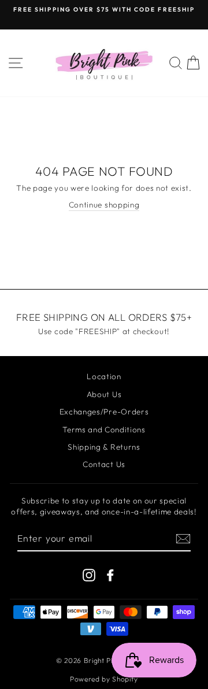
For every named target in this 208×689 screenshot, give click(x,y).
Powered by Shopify (104, 679)
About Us (104, 394)
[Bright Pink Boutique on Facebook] (110, 575)
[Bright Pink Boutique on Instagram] (89, 575)
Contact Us (104, 464)
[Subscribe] (183, 539)
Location (104, 376)
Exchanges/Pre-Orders (104, 411)
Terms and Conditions (104, 429)
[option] (104, 10)
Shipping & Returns (104, 447)
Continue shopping (104, 204)
